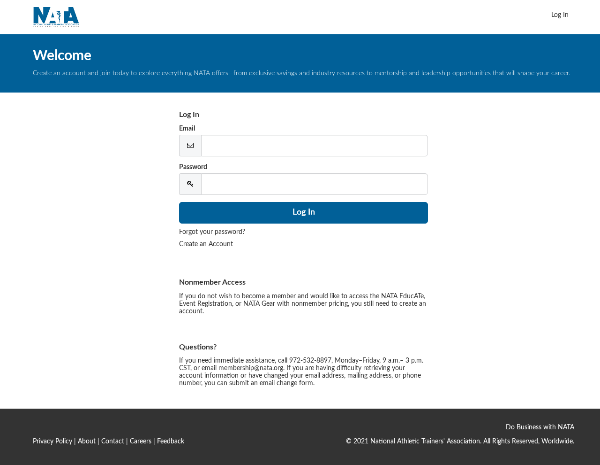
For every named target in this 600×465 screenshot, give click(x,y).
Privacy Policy (52, 441)
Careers (140, 441)
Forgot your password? (212, 232)
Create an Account (206, 244)
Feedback (170, 441)
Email (187, 128)
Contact (112, 441)
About (87, 441)
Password (193, 167)
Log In (560, 15)
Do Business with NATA (540, 427)
